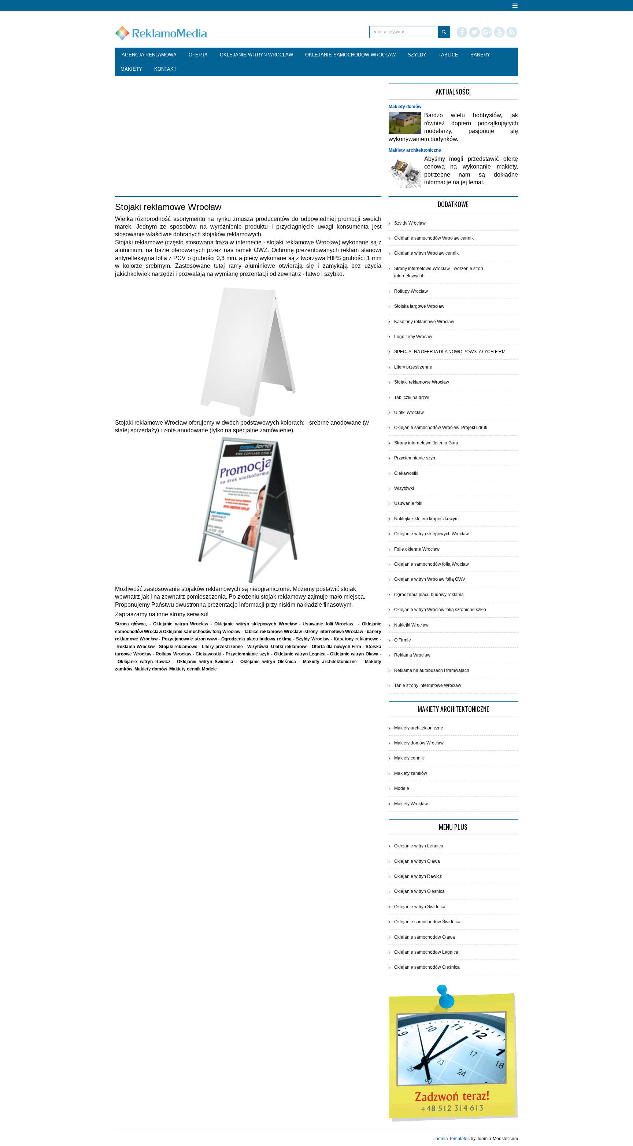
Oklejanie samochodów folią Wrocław (201, 631)
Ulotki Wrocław (409, 412)
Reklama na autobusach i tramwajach (431, 670)
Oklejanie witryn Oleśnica (268, 661)
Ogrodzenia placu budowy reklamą (429, 594)
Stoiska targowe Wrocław (419, 306)
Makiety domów (405, 106)
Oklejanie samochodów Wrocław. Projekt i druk (440, 427)
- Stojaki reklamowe (177, 646)
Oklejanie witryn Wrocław (180, 623)
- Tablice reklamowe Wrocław (272, 631)
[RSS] (511, 32)
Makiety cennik (185, 669)
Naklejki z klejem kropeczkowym (426, 518)
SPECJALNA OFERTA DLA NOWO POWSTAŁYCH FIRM (450, 351)
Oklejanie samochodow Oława (424, 937)
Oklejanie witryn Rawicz (144, 661)
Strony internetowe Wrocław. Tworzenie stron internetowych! (438, 272)
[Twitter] (474, 32)
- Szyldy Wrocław (312, 639)
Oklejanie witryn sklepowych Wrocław (255, 623)
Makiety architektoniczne (415, 150)
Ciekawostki (406, 473)
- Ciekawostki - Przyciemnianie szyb (232, 654)
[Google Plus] (486, 32)
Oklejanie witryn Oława (354, 654)
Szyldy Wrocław (410, 223)
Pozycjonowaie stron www (189, 639)
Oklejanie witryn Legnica (300, 654)
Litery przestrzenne (223, 646)
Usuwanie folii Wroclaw (328, 623)
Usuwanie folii (408, 503)
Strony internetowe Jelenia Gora (426, 443)
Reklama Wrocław (136, 646)
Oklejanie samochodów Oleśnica (427, 967)
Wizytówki (258, 646)
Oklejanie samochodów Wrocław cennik (434, 238)
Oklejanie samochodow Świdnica (427, 921)
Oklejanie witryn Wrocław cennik (426, 253)
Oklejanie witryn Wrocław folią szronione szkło (440, 609)
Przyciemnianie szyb (414, 458)
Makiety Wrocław (411, 803)
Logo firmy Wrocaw (413, 336)
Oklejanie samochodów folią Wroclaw (431, 564)
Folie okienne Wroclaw (417, 549)
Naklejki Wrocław (411, 625)
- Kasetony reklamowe (355, 639)
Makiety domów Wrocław (419, 743)
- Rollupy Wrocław (172, 654)
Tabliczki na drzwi (411, 397)
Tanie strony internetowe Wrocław (427, 685)
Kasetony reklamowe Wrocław (424, 321)
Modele (209, 669)
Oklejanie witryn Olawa (417, 861)
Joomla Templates (451, 1138)
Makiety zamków (410, 773)
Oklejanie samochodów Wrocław (162, 101)
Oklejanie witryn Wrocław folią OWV (429, 579)
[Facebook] (461, 32)
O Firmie (402, 640)
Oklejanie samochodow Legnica (426, 952)
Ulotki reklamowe (290, 646)
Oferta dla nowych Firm (337, 646)
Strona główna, (132, 623)
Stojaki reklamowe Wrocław (421, 382)
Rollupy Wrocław (411, 291)
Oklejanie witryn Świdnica (205, 661)
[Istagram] (499, 32)
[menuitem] (149, 55)
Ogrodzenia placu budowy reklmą (256, 639)
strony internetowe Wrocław (333, 631)
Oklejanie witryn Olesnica (419, 891)
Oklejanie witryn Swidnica (419, 906)
